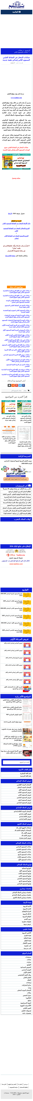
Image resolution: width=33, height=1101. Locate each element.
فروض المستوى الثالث (24, 792)
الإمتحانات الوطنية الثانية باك (23, 830)
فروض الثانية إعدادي (25, 819)
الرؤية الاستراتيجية (26, 1003)
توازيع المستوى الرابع (25, 881)
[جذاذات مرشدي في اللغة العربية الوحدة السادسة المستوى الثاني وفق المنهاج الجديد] (8, 430)
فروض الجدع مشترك (25, 838)
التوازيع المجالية (26, 868)
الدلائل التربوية (27, 914)
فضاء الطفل (27, 940)
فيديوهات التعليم (26, 1010)
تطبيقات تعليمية (26, 921)
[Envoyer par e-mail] (9, 385)
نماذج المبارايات (26, 985)
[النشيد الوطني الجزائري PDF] (27, 717)
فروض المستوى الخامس (24, 797)
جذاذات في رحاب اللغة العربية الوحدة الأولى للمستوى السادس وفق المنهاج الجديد (17, 340)
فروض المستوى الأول (25, 790)
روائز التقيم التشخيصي (24, 975)
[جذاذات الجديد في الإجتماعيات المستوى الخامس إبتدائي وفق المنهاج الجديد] (24, 407)
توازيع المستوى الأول (25, 871)
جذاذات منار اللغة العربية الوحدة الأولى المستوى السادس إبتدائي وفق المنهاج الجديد (16, 345)
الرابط (10, 213)
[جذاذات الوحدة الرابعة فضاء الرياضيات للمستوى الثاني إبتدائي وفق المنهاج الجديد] (24, 433)
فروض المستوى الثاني (24, 795)
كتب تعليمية (27, 945)
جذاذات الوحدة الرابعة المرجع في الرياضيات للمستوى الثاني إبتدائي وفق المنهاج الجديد (17, 316)
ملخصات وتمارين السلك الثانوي (22, 897)
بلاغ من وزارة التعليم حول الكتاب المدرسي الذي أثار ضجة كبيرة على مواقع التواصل (12, 738)
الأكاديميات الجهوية (25, 1005)
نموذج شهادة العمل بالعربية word (13, 722)
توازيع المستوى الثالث (24, 873)
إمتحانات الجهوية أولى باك (23, 828)
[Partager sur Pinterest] (16, 385)
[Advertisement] (16, 31)
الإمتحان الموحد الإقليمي (24, 784)
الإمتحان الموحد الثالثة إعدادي (22, 811)
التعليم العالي (27, 977)
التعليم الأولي (27, 972)
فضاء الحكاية (27, 938)
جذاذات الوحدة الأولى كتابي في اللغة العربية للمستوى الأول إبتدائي (17, 350)
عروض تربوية (27, 924)
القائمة (15, 12)
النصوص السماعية (26, 967)
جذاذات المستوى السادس (23, 847)
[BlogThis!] (13, 385)
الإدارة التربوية (27, 909)
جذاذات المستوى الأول (24, 859)
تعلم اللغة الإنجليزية (25, 773)
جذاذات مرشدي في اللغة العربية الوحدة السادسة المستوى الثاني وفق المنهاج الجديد (15, 370)
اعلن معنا (4, 1084)
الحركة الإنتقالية (26, 911)
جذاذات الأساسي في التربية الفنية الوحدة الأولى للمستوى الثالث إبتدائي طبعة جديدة (16, 326)
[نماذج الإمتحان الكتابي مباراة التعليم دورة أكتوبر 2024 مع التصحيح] (27, 702)
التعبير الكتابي (27, 1008)
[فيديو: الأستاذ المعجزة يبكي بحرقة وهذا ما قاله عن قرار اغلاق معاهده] (27, 753)
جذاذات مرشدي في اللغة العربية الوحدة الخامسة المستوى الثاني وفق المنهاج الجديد (16, 375)
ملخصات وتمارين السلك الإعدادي (21, 895)
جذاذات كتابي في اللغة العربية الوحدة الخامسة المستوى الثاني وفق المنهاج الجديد (16, 291)
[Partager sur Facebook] (23, 385)
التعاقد (29, 980)
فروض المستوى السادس (24, 802)
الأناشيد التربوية (26, 933)
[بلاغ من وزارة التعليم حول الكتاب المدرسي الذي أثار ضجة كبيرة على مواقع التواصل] (27, 739)
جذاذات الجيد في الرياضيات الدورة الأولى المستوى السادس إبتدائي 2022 (18, 360)
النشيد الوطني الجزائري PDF (14, 714)
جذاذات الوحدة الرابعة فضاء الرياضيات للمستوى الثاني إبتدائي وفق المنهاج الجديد (16, 321)
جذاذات (24, 390)
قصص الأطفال (27, 943)
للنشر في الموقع (12, 1084)
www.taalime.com (16, 97)
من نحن (25, 1084)
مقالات (29, 993)
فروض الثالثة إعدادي (25, 816)
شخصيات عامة (26, 1013)
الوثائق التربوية (27, 916)
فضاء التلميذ (27, 935)
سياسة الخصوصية (14, 1087)
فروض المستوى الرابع (25, 800)
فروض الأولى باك (26, 833)
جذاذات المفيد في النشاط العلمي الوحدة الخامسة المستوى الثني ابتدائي (18, 301)
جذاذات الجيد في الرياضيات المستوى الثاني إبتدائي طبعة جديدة (8, 418)
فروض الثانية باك (26, 835)
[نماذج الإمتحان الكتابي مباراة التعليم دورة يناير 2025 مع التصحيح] (27, 709)
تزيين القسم (27, 919)
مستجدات (28, 957)
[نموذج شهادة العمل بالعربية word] (27, 724)
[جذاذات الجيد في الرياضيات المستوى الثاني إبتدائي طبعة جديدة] (8, 407)
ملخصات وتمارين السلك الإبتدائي (21, 892)
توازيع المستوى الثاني (25, 876)
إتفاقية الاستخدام (23, 1087)
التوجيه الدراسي (26, 970)
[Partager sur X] (20, 385)
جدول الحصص (27, 995)
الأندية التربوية (27, 906)
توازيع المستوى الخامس (24, 878)
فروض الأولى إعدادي (25, 814)
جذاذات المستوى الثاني (16, 390)
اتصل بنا (20, 1084)
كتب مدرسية (27, 948)
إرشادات (28, 982)
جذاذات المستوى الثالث (24, 857)
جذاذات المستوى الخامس (23, 849)
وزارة (29, 987)
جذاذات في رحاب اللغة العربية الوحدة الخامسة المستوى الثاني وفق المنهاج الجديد (16, 296)
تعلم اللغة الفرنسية (25, 776)
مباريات (29, 962)
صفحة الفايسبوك (10, 255)
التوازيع (29, 964)
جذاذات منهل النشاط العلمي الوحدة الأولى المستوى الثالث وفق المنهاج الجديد (17, 335)
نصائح (29, 1000)
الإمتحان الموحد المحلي (24, 787)
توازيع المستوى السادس (24, 883)
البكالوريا (28, 998)
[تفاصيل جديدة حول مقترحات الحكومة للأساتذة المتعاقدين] (27, 731)
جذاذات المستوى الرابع (24, 854)
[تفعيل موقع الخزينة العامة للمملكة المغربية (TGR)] (27, 746)
